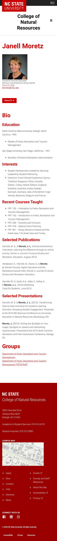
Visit (8, 489)
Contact (9, 484)
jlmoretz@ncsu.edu (10, 88)
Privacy (20, 535)
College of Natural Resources (28, 22)
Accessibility (8, 535)
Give (8, 478)
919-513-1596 (8, 85)
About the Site (40, 487)
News (8, 500)
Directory (10, 494)
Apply (8, 473)
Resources (31, 535)
